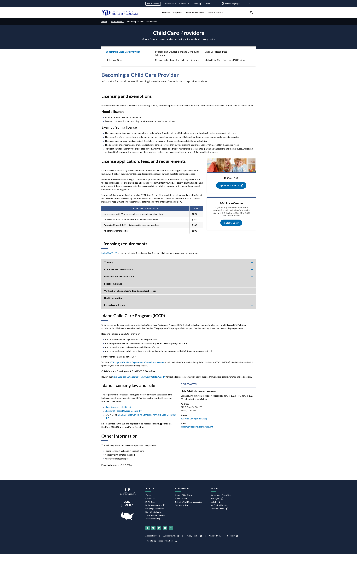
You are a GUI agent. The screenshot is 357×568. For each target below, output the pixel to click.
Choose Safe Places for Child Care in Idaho (177, 60)
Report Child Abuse (183, 495)
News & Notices (216, 12)
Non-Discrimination (153, 512)
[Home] (119, 12)
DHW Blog (150, 502)
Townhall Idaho (217, 508)
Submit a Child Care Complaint (188, 502)
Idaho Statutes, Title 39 (116, 406)
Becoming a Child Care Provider (123, 51)
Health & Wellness (195, 12)
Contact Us (184, 3)
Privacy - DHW (214, 536)
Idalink (213, 502)
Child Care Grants (115, 60)
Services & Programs (172, 12)
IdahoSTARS (107, 253)
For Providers (153, 3)
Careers (148, 495)
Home (104, 21)
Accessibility (150, 536)
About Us (149, 488)
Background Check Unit (221, 495)
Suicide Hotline (181, 505)
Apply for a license (229, 185)
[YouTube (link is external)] (165, 528)
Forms (195, 3)
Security (231, 536)
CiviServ (169, 541)
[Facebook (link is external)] (147, 528)
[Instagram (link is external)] (171, 528)
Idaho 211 (209, 3)
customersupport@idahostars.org (197, 426)
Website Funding (152, 518)
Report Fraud (181, 498)
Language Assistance (154, 508)
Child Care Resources (216, 51)
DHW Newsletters (153, 505)
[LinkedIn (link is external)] (159, 528)
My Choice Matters (219, 505)
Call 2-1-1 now (231, 222)
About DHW (170, 3)
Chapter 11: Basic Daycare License (121, 410)
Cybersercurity (169, 536)
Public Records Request (155, 515)
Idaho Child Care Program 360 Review (225, 60)
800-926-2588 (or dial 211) (194, 418)
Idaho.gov (215, 498)
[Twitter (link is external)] (153, 528)
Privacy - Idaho (192, 536)
